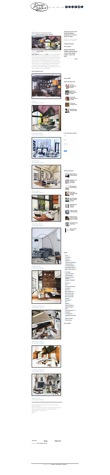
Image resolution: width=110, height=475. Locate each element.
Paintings (67, 298)
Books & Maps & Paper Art (70, 269)
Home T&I (67, 289)
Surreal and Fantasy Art (70, 310)
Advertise (53, 464)
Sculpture (67, 303)
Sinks (66, 308)
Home (45, 441)
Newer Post (34, 440)
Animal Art (67, 260)
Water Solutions (68, 320)
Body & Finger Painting (70, 267)
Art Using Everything (69, 265)
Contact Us (64, 464)
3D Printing (67, 257)
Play (66, 301)
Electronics (67, 283)
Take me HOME (67, 78)
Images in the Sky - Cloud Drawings (73, 211)
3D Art (66, 255)
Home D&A (67, 288)
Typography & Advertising (70, 315)
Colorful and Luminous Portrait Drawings (74, 98)
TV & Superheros (68, 313)
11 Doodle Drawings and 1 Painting (73, 86)
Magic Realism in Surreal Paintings (73, 174)
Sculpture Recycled (69, 307)
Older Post (58, 441)
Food (66, 284)
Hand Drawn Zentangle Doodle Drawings (73, 193)
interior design (40, 51)
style (47, 54)
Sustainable (67, 312)
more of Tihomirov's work (37, 71)
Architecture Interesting (39, 34)
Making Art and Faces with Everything (73, 181)
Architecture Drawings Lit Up (73, 104)
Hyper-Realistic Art (69, 291)
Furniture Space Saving (70, 286)
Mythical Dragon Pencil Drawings (73, 110)
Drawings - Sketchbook (49, 34)
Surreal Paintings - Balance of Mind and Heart (74, 199)
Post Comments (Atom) (42, 443)
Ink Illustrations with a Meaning (73, 187)
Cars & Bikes (67, 272)
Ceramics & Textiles (69, 273)
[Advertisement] (55, 21)
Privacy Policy (59, 464)
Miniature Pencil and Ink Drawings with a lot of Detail (74, 218)
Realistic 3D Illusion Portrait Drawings (73, 92)
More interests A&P (69, 293)
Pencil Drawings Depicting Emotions (73, 206)
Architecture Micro (69, 264)
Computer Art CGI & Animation (69, 277)
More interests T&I (69, 296)
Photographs (67, 300)
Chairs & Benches (68, 275)
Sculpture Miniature (69, 305)
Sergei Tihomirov (35, 54)
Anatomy (67, 259)
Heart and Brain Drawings (73, 229)
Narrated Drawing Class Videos (73, 223)
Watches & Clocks (68, 318)
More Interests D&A (69, 295)
